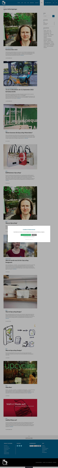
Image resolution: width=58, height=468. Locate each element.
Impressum (31, 239)
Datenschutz (27, 239)
